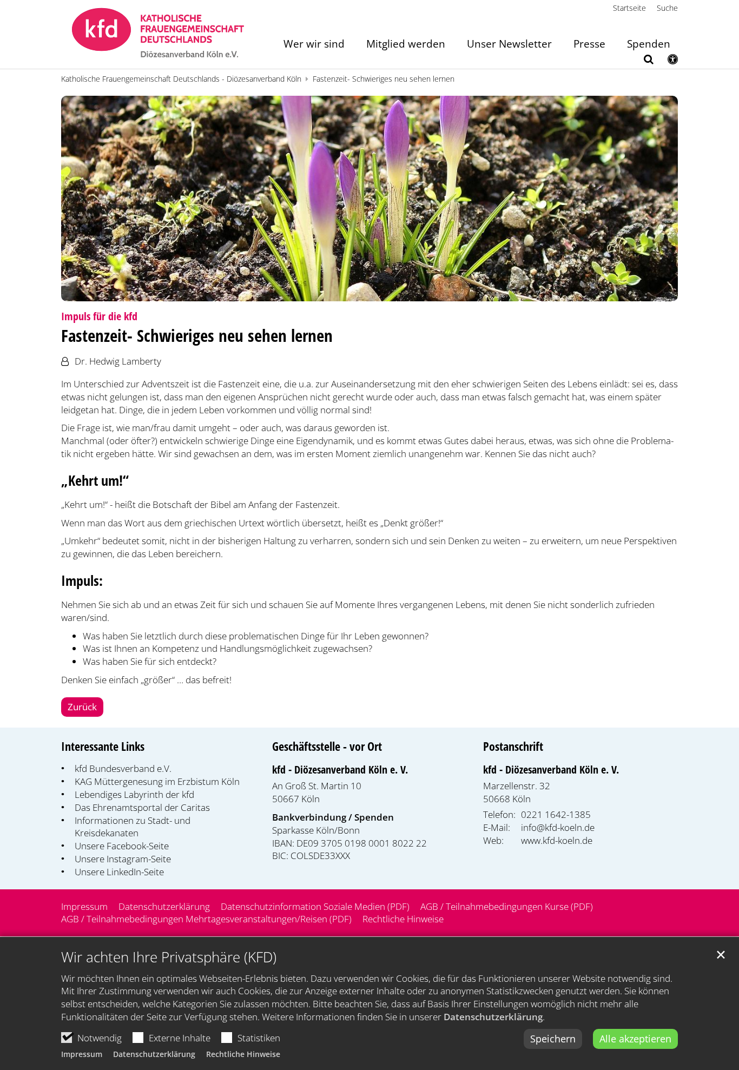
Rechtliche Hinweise (243, 1054)
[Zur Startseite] (158, 34)
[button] (642, 61)
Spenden (648, 44)
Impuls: (82, 580)
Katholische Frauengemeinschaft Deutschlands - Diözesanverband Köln (181, 79)
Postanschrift (513, 746)
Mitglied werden (405, 44)
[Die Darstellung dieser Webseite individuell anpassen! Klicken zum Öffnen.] (666, 61)
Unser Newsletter (509, 44)
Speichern (553, 1038)
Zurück (82, 707)
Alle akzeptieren (635, 1038)
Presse (589, 44)
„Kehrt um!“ (95, 480)
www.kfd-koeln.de (556, 840)
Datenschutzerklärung (493, 1016)
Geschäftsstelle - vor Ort (327, 746)
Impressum (81, 1054)
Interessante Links (102, 746)
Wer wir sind (314, 44)
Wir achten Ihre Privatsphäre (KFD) (168, 957)
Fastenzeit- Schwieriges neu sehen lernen (383, 79)
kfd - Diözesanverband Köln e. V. (340, 769)
